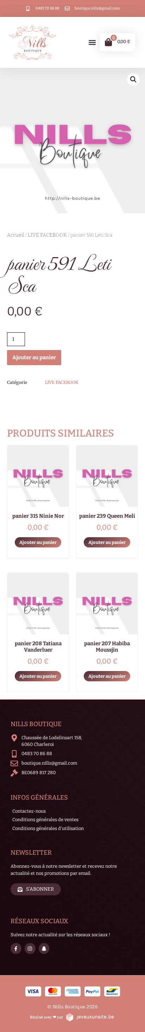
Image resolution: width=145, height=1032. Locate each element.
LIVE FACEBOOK (47, 235)
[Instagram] (30, 948)
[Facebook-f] (16, 948)
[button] (92, 42)
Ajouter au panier (34, 357)
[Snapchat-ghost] (44, 948)
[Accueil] (32, 42)
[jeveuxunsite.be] (89, 1017)
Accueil (15, 235)
